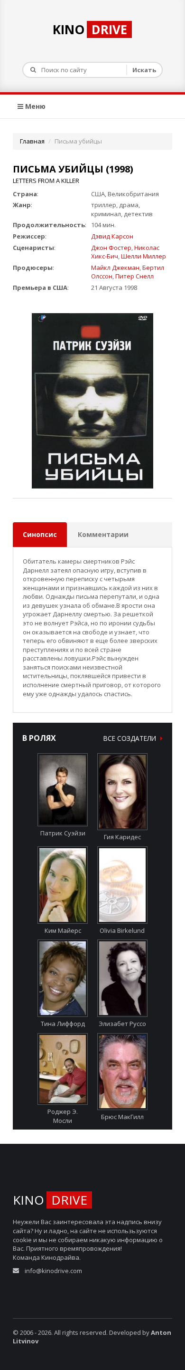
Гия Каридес (122, 837)
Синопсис (40, 534)
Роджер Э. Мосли (62, 1116)
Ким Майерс (63, 930)
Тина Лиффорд (63, 1023)
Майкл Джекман (115, 267)
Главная (32, 141)
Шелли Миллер (143, 256)
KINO (90, 29)
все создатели (130, 738)
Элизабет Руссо (122, 1023)
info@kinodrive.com (53, 1270)
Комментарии (103, 534)
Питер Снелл (134, 276)
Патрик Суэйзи (62, 833)
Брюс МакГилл (122, 1116)
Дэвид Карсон (112, 236)
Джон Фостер (111, 247)
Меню (34, 106)
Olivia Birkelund (122, 930)
